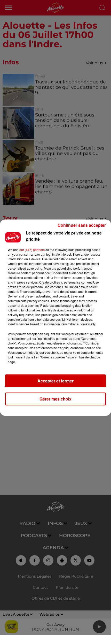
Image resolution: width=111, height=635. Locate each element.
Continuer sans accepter (82, 225)
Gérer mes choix (55, 399)
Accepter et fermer (55, 381)
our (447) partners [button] (32, 249)
